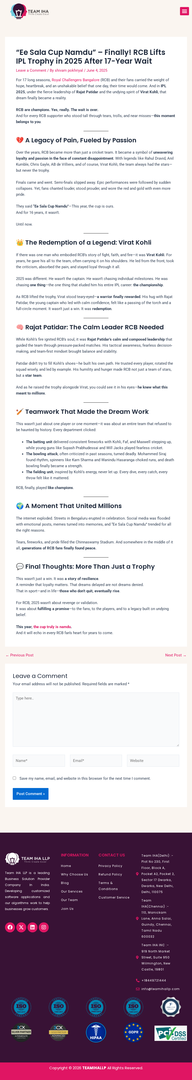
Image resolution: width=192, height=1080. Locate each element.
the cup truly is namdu (52, 627)
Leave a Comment (31, 70)
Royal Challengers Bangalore (76, 80)
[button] (184, 11)
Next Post (175, 655)
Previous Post (20, 655)
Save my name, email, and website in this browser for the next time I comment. (85, 778)
